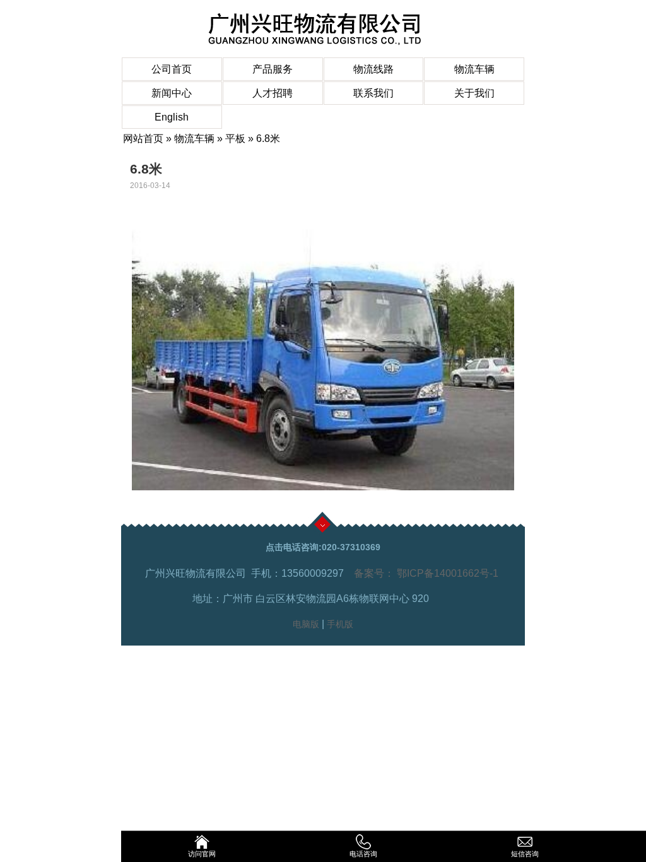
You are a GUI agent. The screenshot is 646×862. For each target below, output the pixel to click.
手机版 (340, 624)
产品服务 (272, 69)
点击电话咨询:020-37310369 (323, 547)
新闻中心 (171, 93)
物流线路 (373, 69)
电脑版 (306, 624)
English (172, 117)
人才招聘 (272, 93)
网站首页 (143, 138)
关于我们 (474, 93)
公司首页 (171, 69)
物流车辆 (474, 69)
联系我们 (373, 93)
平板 (235, 138)
